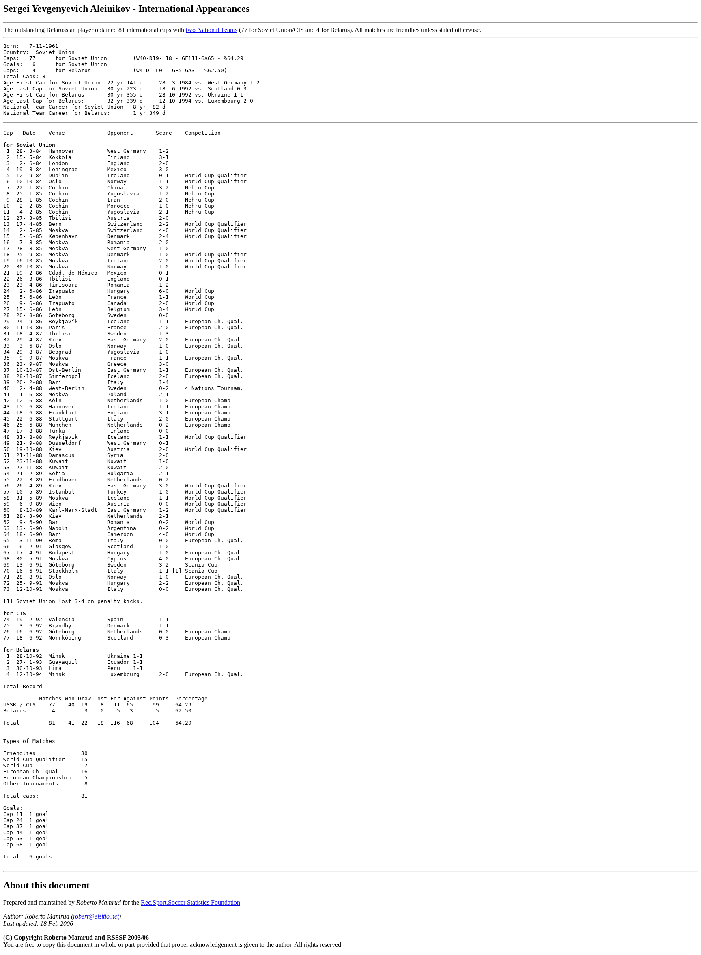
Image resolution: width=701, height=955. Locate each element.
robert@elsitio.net (96, 916)
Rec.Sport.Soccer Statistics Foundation (190, 902)
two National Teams (211, 29)
